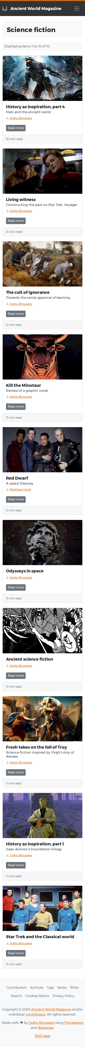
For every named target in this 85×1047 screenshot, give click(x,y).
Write (74, 988)
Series (62, 988)
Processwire (73, 1023)
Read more (16, 128)
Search (16, 996)
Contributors (16, 988)
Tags (50, 988)
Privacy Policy (63, 996)
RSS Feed (42, 1036)
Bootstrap (46, 1028)
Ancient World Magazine (51, 1009)
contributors (35, 1014)
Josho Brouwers (41, 1023)
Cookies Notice (37, 996)
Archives (37, 988)
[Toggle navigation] (77, 8)
